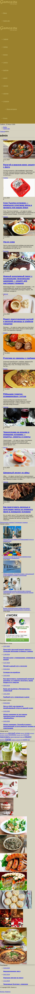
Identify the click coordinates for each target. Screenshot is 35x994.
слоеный (18, 739)
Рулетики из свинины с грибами (19, 358)
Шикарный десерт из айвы (16, 473)
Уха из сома (9, 242)
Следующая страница (21, 522)
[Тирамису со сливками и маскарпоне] (6, 815)
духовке (27, 733)
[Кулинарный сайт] (8, 4)
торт (28, 739)
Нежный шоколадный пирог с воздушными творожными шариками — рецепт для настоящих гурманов (17, 279)
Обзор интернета (12, 109)
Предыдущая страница (7, 522)
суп (21, 739)
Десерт (5, 78)
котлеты (2, 735)
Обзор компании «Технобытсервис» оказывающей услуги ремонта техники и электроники (18, 574)
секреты (14, 739)
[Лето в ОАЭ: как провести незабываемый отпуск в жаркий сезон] (12, 538)
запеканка (32, 733)
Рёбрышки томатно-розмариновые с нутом (14, 395)
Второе (5, 54)
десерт (22, 733)
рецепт (28, 737)
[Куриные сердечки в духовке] (13, 778)
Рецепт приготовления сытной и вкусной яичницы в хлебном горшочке (18, 321)
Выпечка (5, 70)
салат (8, 739)
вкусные (6, 733)
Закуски (5, 86)
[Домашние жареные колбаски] (13, 871)
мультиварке (12, 735)
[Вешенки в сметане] (13, 852)
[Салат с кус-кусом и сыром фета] (13, 834)
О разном (6, 101)
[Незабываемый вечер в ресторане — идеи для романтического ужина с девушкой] (11, 926)
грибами (17, 733)
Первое (5, 47)
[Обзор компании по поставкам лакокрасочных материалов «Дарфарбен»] (12, 555)
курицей (6, 735)
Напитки (5, 93)
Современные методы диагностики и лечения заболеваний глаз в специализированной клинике (18, 591)
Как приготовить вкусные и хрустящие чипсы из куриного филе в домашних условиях (18, 509)
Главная (2, 131)
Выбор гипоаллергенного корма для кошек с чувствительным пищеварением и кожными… (17, 609)
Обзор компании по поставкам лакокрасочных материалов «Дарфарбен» (17, 557)
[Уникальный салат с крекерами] (13, 889)
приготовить (5, 737)
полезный (26, 735)
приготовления (15, 737)
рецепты (2, 739)
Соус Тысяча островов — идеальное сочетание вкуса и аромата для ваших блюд (17, 205)
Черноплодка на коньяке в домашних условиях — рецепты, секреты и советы (17, 434)
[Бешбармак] (13, 963)
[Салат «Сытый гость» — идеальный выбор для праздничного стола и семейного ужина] (13, 945)
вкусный (11, 733)
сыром (25, 740)
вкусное (2, 733)
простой (22, 737)
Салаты (5, 62)
